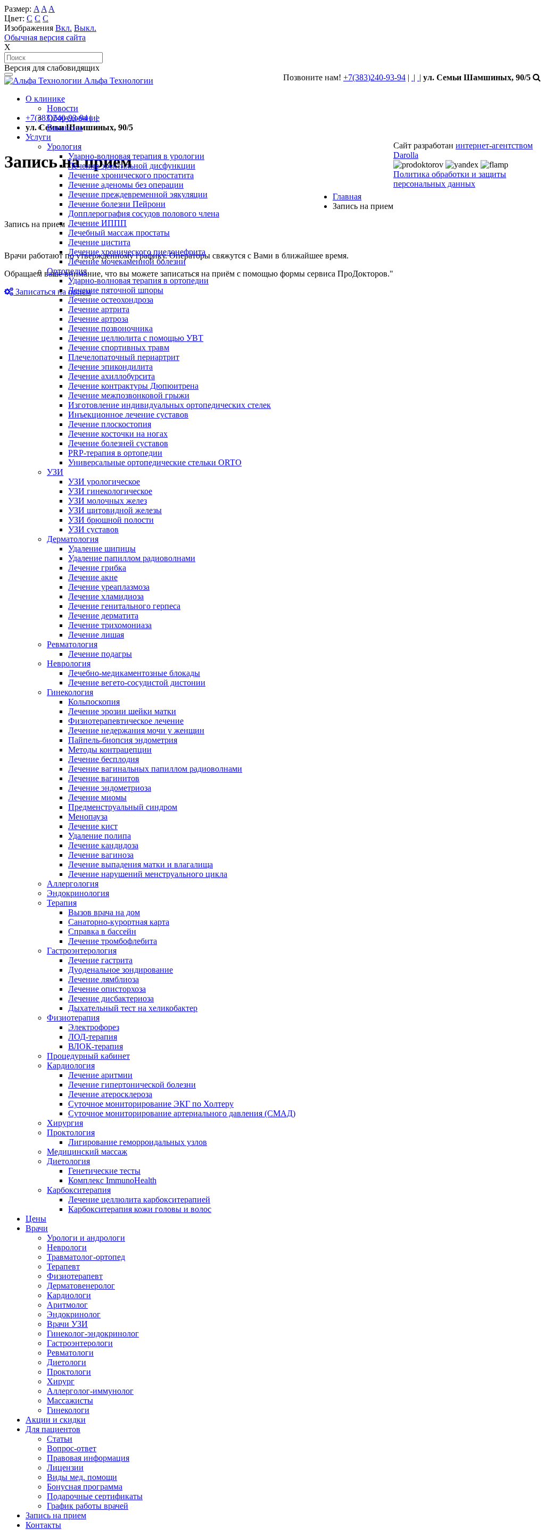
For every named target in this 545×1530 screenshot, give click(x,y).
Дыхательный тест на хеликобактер (132, 1008)
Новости (62, 108)
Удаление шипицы (102, 548)
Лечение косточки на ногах (118, 433)
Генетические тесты (104, 1170)
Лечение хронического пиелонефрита (136, 251)
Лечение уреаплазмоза (109, 586)
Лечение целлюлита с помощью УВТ (135, 337)
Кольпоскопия (94, 701)
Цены (36, 1218)
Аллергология (72, 883)
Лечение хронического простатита (131, 175)
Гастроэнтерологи (80, 1343)
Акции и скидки (56, 1419)
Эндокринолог (74, 1314)
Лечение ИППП (97, 223)
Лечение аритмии (100, 1075)
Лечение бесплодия (103, 759)
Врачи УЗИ (67, 1323)
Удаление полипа (99, 835)
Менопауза (88, 816)
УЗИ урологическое (104, 481)
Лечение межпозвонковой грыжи (128, 395)
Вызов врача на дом (104, 912)
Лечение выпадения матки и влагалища (140, 864)
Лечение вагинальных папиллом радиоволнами (155, 768)
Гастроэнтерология (82, 950)
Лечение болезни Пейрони (117, 203)
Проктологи (69, 1371)
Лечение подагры (100, 653)
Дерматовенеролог (81, 1285)
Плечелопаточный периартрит (123, 357)
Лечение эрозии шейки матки (122, 711)
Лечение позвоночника (110, 328)
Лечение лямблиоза (103, 979)
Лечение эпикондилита (110, 366)
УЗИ (55, 471)
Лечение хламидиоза (106, 596)
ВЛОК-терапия (95, 1046)
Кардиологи (69, 1295)
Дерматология (72, 539)
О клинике (45, 98)
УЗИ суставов (93, 529)
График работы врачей (87, 1505)
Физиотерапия (73, 1017)
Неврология (68, 663)
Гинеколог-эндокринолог (93, 1333)
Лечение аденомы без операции (126, 184)
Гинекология (70, 692)
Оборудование (73, 117)
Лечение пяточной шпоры (115, 290)
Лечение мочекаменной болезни (127, 261)
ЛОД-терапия (92, 1036)
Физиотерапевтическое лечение (126, 720)
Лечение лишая (96, 634)
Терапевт (63, 1266)
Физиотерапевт (75, 1276)
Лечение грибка (97, 567)
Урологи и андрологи (86, 1237)
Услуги (38, 136)
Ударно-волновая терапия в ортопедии (138, 280)
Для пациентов (53, 1429)
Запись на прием (56, 1515)
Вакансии (64, 127)
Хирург (61, 1381)
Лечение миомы (97, 797)
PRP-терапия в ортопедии (115, 452)
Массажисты (70, 1400)
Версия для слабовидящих (52, 67)
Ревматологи (70, 1352)
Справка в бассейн (102, 931)
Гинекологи (68, 1410)
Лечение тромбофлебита (112, 941)
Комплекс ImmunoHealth (112, 1180)
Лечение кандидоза (103, 845)
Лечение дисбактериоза (111, 998)
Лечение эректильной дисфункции (131, 165)
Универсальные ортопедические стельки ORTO (155, 462)
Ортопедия (67, 270)
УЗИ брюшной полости (111, 519)
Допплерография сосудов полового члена (143, 213)
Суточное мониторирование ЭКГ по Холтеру (151, 1103)
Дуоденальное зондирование (120, 969)
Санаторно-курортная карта (118, 921)
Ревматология (72, 644)
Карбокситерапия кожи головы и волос (139, 1209)
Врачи (37, 1228)
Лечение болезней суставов (118, 443)
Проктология (71, 1132)
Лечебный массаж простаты (119, 232)
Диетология (68, 1161)
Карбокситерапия (79, 1189)
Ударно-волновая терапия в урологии (136, 156)
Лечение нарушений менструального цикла (147, 874)
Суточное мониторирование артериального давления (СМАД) (181, 1113)
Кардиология (71, 1065)
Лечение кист (93, 826)
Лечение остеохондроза (110, 299)
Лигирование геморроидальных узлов (137, 1142)
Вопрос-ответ (71, 1448)
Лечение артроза (98, 318)
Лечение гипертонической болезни (132, 1084)
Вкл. (63, 27)
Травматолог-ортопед (86, 1256)
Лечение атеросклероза (110, 1094)
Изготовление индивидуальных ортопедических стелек (169, 404)
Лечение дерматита (103, 615)
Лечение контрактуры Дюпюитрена (133, 385)
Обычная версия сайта (45, 37)
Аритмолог (67, 1304)
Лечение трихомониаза (110, 625)
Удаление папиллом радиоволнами (131, 558)
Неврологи (67, 1247)
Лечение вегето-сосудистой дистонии (136, 682)
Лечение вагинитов (103, 778)
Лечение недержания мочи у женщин (136, 730)
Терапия (62, 902)
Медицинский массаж (87, 1151)
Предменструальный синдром (122, 807)
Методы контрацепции (110, 749)
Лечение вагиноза (101, 854)
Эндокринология (78, 893)
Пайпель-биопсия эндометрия (122, 740)
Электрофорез (93, 1027)
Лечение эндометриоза (109, 787)
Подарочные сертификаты (95, 1496)
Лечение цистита (99, 242)
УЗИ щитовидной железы (115, 510)
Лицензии (65, 1467)
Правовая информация (88, 1457)
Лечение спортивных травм (118, 347)
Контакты (43, 1524)
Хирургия (65, 1122)
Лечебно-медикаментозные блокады (134, 673)
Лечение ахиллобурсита (111, 376)
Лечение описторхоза (107, 988)
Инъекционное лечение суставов (128, 414)
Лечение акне (93, 577)
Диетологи (66, 1362)
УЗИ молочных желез (107, 500)
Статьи (59, 1438)
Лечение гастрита (100, 960)
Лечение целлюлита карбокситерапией (139, 1199)
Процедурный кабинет (88, 1055)
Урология (64, 146)
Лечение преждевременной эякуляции (138, 194)
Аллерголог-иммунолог (90, 1390)
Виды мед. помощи (82, 1477)
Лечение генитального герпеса (124, 606)
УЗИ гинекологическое (110, 491)
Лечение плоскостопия (109, 424)
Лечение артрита (98, 309)
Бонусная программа (84, 1486)
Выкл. (85, 27)
